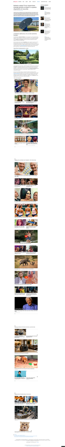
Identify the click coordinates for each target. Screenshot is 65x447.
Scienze (50, 1)
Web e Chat (34, 1)
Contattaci (37, 442)
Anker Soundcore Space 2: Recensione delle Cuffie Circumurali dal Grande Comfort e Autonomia (48, 32)
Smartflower (23, 435)
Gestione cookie (63, 446)
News (23, 1)
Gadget (30, 1)
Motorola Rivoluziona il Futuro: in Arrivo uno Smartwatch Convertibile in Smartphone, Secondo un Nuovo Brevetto (48, 19)
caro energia (15, 435)
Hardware (19, 1)
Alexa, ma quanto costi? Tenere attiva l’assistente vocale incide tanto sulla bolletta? (23, 436)
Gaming (27, 1)
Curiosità (38, 1)
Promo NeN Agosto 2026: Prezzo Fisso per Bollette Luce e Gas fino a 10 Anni (48, 8)
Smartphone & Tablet (44, 1)
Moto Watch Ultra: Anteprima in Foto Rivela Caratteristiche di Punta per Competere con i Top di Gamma (48, 39)
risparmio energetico (19, 435)
